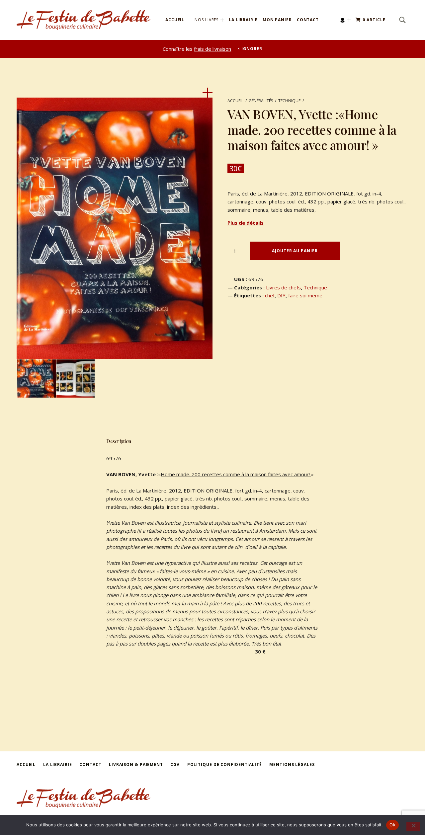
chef (270, 295)
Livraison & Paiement (136, 764)
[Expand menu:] (349, 20)
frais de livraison (212, 48)
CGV (175, 764)
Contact (308, 20)
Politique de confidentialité (224, 764)
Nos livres (206, 20)
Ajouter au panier (294, 251)
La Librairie (243, 20)
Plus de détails (245, 222)
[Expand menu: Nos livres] (222, 20)
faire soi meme (305, 295)
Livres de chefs (283, 287)
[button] (207, 93)
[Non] (413, 826)
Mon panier (277, 20)
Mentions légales (291, 764)
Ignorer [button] (251, 48)
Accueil (174, 20)
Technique (289, 101)
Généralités (261, 101)
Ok (392, 824)
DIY (281, 295)
